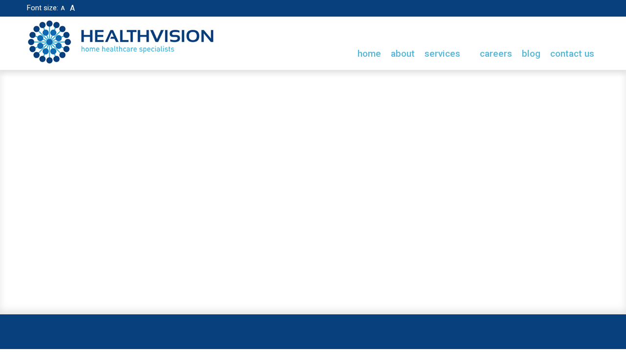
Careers (496, 53)
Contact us (572, 53)
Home (369, 53)
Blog (531, 53)
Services (444, 53)
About (403, 53)
